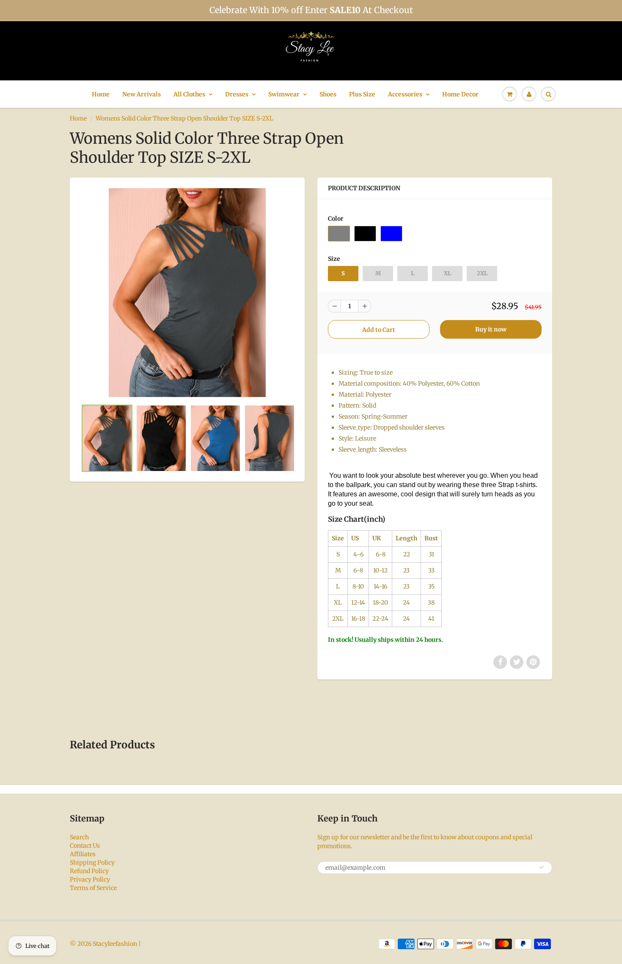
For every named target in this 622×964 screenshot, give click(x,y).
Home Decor (460, 94)
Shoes (327, 94)
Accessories (405, 94)
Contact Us (85, 845)
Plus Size (362, 94)
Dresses (236, 94)
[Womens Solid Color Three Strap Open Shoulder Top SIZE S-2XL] (187, 292)
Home (101, 94)
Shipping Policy (92, 862)
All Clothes (189, 94)
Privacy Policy (90, 879)
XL (447, 273)
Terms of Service (93, 888)
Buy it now (490, 329)
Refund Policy (89, 871)
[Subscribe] (542, 867)
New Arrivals (141, 94)
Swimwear (284, 94)
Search (79, 837)
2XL (482, 273)
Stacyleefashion (115, 944)
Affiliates (83, 854)
